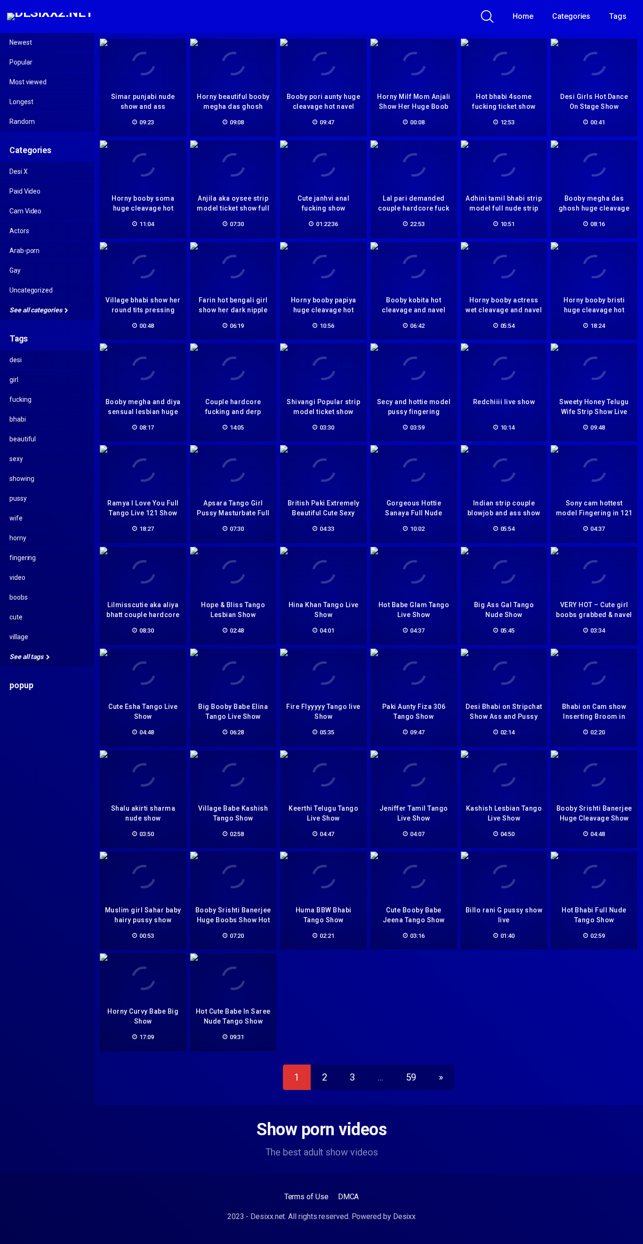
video (17, 577)
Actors (19, 231)
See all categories (36, 310)
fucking (20, 399)
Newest (20, 42)
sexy (16, 459)
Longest (21, 102)
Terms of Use (306, 1196)
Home (523, 16)
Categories (571, 16)
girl (13, 379)
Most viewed (28, 82)
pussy (18, 498)
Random (22, 121)
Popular (20, 62)
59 (411, 1077)
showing (21, 478)
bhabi (17, 419)
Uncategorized (31, 290)
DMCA (348, 1196)
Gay (15, 270)
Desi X (18, 171)
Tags (618, 16)
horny (17, 538)
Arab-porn (24, 250)
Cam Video (25, 211)
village (18, 637)
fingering (22, 557)
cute (16, 617)
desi (15, 360)
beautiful (22, 439)
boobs (18, 597)
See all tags (27, 656)
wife (16, 518)
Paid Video (24, 191)
